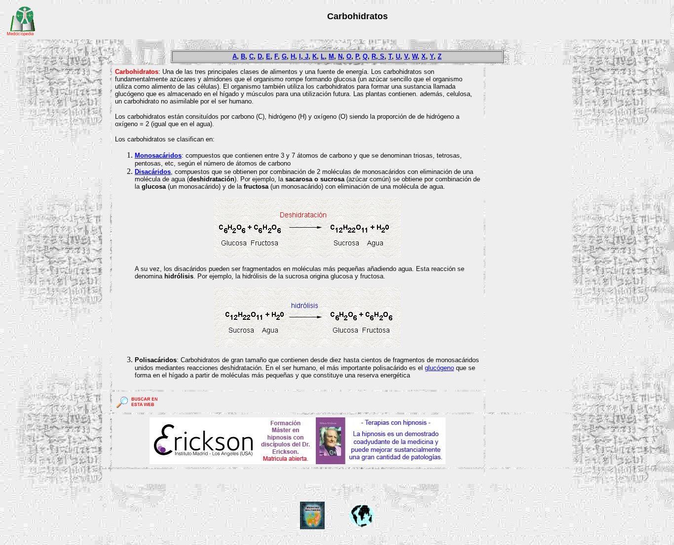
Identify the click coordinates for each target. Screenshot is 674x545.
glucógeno (439, 368)
